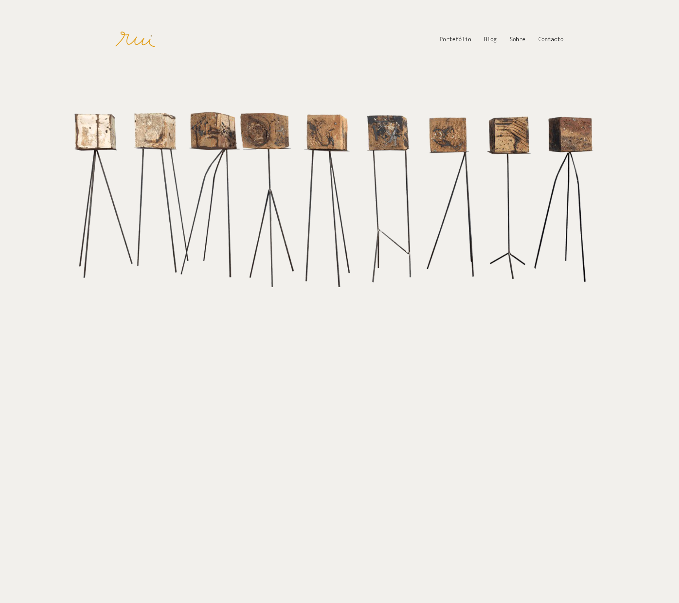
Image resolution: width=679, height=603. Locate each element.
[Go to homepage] (135, 39)
